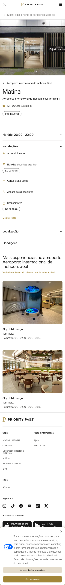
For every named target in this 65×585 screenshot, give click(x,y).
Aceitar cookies (32, 579)
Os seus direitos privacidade (32, 570)
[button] (28, 71)
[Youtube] (29, 506)
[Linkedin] (38, 506)
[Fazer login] (4, 4)
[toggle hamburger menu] (60, 4)
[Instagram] (4, 506)
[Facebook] (21, 506)
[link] (17, 526)
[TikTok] (13, 506)
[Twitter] (46, 506)
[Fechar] (61, 531)
